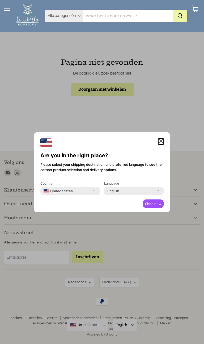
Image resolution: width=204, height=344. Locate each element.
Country (46, 183)
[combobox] (58, 191)
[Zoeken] (180, 16)
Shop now (153, 204)
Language (111, 183)
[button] (161, 141)
